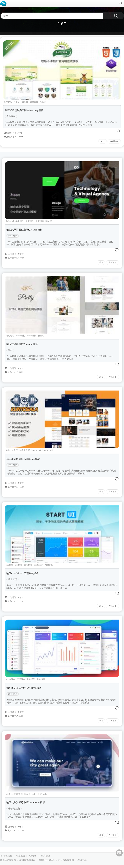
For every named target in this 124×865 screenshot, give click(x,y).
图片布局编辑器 (66, 860)
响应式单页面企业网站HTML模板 (24, 229)
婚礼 (10, 350)
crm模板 (18, 565)
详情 (101, 262)
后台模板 (41, 679)
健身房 (14, 450)
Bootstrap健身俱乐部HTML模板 (23, 459)
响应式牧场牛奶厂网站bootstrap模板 (24, 110)
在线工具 (82, 860)
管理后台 (21, 679)
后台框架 (31, 679)
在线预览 (114, 141)
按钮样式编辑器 (27, 860)
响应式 (43, 102)
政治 (8, 794)
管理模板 (28, 565)
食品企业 (34, 102)
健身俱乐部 (24, 450)
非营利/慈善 (14, 808)
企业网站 (11, 116)
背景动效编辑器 (47, 860)
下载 (102, 141)
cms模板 (9, 565)
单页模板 (20, 221)
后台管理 (12, 579)
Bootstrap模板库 (4, 3)
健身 (8, 450)
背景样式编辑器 (8, 860)
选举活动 (15, 794)
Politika (43, 794)
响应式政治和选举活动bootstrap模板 (25, 802)
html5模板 (31, 335)
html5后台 (10, 679)
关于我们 (32, 856)
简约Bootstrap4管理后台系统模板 (24, 688)
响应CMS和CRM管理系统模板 (22, 573)
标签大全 (7, 856)
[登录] (120, 3)
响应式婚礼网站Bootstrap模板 (22, 344)
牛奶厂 (17, 102)
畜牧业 (25, 102)
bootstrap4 (36, 450)
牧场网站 (8, 102)
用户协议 (45, 856)
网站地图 (20, 856)
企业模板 (30, 221)
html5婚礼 (20, 335)
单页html (10, 221)
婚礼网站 (10, 335)
